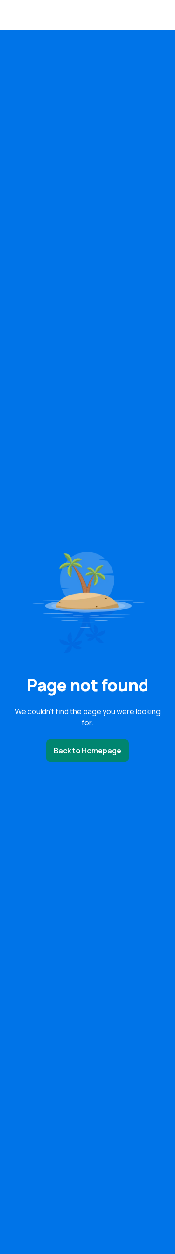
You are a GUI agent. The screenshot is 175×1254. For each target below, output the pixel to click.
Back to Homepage (87, 750)
